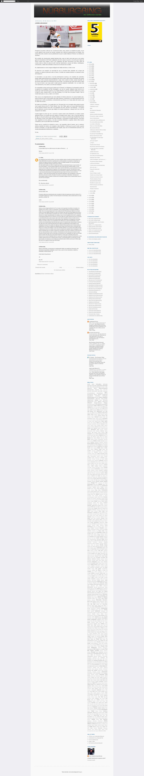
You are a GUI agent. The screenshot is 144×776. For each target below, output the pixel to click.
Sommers (93, 681)
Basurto (101, 429)
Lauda (99, 568)
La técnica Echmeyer (94, 163)
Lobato (99, 574)
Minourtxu (89, 605)
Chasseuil (105, 460)
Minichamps (105, 604)
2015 (90, 197)
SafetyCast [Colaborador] (94, 278)
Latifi (96, 568)
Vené (88, 709)
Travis (106, 699)
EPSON (99, 497)
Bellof (99, 432)
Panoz (94, 629)
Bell (92, 432)
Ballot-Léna (105, 426)
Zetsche (100, 730)
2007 (90, 213)
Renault (93, 652)
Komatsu (105, 561)
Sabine (103, 664)
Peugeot (105, 634)
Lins (106, 573)
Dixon (88, 485)
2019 (90, 77)
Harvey (106, 535)
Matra (93, 592)
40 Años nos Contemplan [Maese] (96, 736)
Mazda (93, 594)
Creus (97, 471)
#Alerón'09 (89, 388)
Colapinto (105, 464)
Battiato (105, 429)
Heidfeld (97, 537)
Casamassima (93, 456)
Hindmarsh (95, 542)
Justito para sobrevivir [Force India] (98, 129)
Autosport (103, 423)
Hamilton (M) (90, 533)
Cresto (94, 471)
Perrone (105, 633)
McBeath (100, 594)
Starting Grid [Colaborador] (95, 298)
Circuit (103, 463)
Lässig (93, 568)
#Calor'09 (97, 389)
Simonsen (94, 678)
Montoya (93, 609)
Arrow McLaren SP (100, 419)
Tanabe (102, 691)
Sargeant (89, 670)
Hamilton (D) (104, 532)
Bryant (92, 446)
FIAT (94, 506)
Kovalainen (93, 563)
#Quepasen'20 (90, 401)
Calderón (96, 449)
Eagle (96, 490)
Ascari (96, 421)
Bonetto (92, 439)
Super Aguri (99, 687)
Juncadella (98, 557)
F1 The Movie (101, 499)
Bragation (97, 442)
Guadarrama (93, 529)
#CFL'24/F (105, 389)
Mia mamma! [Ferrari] (95, 127)
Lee (93, 571)
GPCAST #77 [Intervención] (95, 303)
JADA (96, 553)
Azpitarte (99, 425)
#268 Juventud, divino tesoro (95, 226)
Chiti (95, 463)
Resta (97, 652)
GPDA (106, 525)
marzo (91, 101)
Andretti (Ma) (104, 415)
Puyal (106, 644)
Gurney (105, 529)
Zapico (99, 729)
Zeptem (97, 730)
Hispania (105, 542)
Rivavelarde (98, 654)
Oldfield (98, 625)
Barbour (99, 428)
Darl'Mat (99, 474)
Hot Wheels (93, 546)
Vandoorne (94, 706)
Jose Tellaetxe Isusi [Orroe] (95, 756)
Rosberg (96, 660)
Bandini (88, 428)
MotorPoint (97, 611)
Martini (91, 589)
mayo (91, 97)
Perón (99, 633)
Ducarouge (102, 488)
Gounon (93, 525)
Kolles (102, 561)
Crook (100, 471)
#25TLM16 (94, 385)
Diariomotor (90, 484)
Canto (93, 453)
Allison (93, 412)
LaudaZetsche (104, 568)
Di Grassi (105, 482)
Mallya (106, 582)
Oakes (106, 623)
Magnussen (100, 581)
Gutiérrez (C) (95, 530)
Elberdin (105, 492)
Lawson (93, 570)
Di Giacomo (100, 482)
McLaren (105, 594)
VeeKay (103, 708)
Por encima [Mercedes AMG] (96, 122)
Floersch (98, 509)
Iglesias (105, 549)
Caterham (102, 457)
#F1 (41, 138)
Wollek (98, 726)
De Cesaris (93, 477)
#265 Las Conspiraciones (94, 231)
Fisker (92, 508)
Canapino (96, 452)
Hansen (105, 533)
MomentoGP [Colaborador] (95, 275)
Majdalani (95, 582)
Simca (88, 678)
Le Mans (98, 570)
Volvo (104, 715)
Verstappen (104, 709)
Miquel (93, 605)
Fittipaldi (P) (100, 508)
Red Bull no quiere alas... (95, 182)
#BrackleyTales (90, 389)
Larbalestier (92, 567)
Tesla (92, 695)
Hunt (106, 547)
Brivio (88, 445)
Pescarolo (89, 634)
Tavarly (102, 692)
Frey (103, 514)
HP (104, 546)
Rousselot (97, 663)
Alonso (43, 138)
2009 (90, 209)
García (102, 516)
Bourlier (105, 440)
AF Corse (100, 408)
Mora (100, 609)
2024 (90, 68)
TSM (106, 701)
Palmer (96, 627)
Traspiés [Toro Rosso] (95, 144)
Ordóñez (89, 626)
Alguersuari (99, 411)
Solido (106, 680)
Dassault (102, 474)
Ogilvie (92, 625)
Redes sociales (94, 650)
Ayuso (88, 425)
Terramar (105, 694)
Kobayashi (94, 561)
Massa (105, 591)
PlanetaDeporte (90, 640)
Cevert (106, 459)
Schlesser (94, 671)
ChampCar (89, 460)
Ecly (40, 157)
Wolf (88, 726)
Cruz (103, 471)
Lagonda (93, 565)
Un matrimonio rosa (94, 153)
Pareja (97, 629)
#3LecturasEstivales (96, 386)
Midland (102, 602)
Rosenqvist (99, 661)
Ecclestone (104, 490)
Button (98, 447)
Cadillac (105, 447)
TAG (88, 691)
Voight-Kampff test (98, 715)
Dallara (91, 474)
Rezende (105, 652)
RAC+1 (95, 646)
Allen (106, 411)
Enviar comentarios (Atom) (48, 273)
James (88, 554)
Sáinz (101, 666)
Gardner (105, 516)
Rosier (103, 661)
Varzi (88, 708)
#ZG (106, 405)
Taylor (106, 692)
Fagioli (106, 499)
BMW (88, 439)
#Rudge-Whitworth (98, 402)
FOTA (103, 512)
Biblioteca (94, 436)
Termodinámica (96, 694)
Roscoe (105, 660)
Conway (105, 467)
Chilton (99, 461)
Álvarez (95, 414)
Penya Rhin (99, 632)
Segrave (96, 674)
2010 (90, 207)
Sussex (100, 688)
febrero (92, 191)
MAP (103, 584)
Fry (105, 514)
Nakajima (103, 615)
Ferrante (105, 504)
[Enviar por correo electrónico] (60, 136)
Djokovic (92, 485)
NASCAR (97, 616)
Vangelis (99, 706)
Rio (94, 654)
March (101, 585)
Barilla (102, 428)
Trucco (97, 701)
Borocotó (105, 439)
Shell (95, 677)
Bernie (92, 435)
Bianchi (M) (89, 436)
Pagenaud (89, 627)
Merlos (94, 601)
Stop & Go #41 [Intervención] (95, 300)
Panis (92, 629)
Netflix (96, 618)
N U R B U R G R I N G (94, 332)
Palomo (99, 627)
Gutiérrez (89, 530)
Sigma (101, 677)
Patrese (89, 630)
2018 (90, 79)
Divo (106, 484)
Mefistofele (89, 598)
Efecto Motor (89, 492)
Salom (101, 667)
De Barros (103, 475)
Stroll (106, 685)
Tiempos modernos (94, 188)
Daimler (102, 472)
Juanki (91, 557)
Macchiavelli (94, 580)
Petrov (102, 634)
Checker (89, 461)
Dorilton (102, 487)
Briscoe (101, 443)
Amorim (95, 415)
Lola (102, 574)
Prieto (88, 644)
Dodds (95, 485)
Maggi (93, 581)
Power (88, 643)
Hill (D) (96, 540)
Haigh (106, 530)
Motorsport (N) (104, 611)
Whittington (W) (101, 722)
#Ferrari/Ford (90, 394)
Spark (88, 682)
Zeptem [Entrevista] (93, 309)
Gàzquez (102, 518)
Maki (98, 582)
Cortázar (102, 468)
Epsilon (95, 497)
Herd (88, 539)
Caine (88, 449)
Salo (98, 667)
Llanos (88, 574)
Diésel (94, 484)
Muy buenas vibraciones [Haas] (97, 146)
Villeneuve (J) (95, 712)
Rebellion (103, 649)
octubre (92, 87)
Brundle (88, 446)
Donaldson (89, 487)
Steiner (89, 684)
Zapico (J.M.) (104, 729)
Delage (106, 479)
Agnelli (106, 408)
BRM (91, 445)
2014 (90, 199)
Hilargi (92, 540)
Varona (106, 706)
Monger (88, 608)
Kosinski (89, 563)
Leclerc (89, 571)
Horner (105, 545)
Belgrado (89, 432)
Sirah (101, 678)
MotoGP (92, 611)
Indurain (92, 550)
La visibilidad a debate (95, 131)
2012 (90, 203)
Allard (104, 411)
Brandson (101, 442)
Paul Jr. (102, 630)
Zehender (93, 730)
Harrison (95, 535)
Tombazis (97, 698)
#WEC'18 (99, 405)
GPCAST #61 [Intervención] (95, 305)
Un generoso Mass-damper (96, 161)
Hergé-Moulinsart (93, 539)
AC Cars (95, 407)
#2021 (93, 384)
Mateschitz (89, 592)
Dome (101, 485)
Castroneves (97, 457)
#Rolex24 (89, 403)
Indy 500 (100, 550)
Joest (88, 556)
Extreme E (89, 499)
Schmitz (98, 671)
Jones (100, 556)
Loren (106, 575)
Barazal (95, 428)
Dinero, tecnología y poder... (95, 239)
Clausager (92, 464)
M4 (105, 578)
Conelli (93, 467)
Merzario (98, 601)
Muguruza (95, 612)
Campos (105, 450)
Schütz (88, 674)
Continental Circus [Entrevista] (95, 315)
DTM (98, 488)
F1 (92, 499)
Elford (92, 494)
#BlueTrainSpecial (103, 388)
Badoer (106, 425)
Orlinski (95, 626)
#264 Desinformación (93, 233)
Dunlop (88, 490)
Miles (88, 604)
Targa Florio (90, 692)
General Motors (99, 519)
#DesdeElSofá (100, 393)
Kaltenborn (94, 558)
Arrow (88, 419)
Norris (88, 622)
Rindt (92, 654)
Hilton (106, 540)
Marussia (102, 589)
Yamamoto (100, 728)
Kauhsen (94, 560)
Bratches (105, 442)
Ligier (104, 573)
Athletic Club (89, 422)
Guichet (97, 529)
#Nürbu (96, 400)
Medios (51, 138)
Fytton (97, 515)
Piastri (102, 636)
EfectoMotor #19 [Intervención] (95, 286)
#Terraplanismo (98, 404)
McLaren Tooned (96, 595)
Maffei (106, 580)
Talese (96, 691)
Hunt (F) (89, 549)
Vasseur (96, 708)
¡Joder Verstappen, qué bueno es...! (98, 159)
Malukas (92, 584)
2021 (90, 74)
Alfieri (95, 411)
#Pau (101, 400)
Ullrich (106, 702)
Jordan (106, 556)
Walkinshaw (89, 718)
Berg (103, 433)
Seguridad (101, 674)
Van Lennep (105, 705)
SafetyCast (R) (97, 666)
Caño (95, 453)
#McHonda (98, 398)
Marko (98, 588)
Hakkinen (93, 532)
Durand (92, 490)
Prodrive (94, 644)
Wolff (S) (94, 726)
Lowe (102, 577)
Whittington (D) (95, 722)
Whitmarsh (89, 722)
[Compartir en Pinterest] (66, 136)
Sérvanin (102, 675)
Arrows (106, 419)
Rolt (103, 659)
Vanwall (102, 706)
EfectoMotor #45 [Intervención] (95, 285)
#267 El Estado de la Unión (95, 228)
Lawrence (89, 570)
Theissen (105, 695)
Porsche (99, 642)
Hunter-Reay (93, 549)
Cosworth (101, 470)
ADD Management (91, 408)
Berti (95, 435)
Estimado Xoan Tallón (95, 157)
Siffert (98, 677)
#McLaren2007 (104, 398)
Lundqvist (98, 578)
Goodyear (101, 523)
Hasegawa (91, 536)
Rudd (91, 664)
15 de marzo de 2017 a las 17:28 (46, 153)
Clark (88, 464)
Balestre (96, 426)
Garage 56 (94, 516)
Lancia (106, 565)
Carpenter (95, 454)
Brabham (92, 442)
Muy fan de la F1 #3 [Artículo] (95, 280)
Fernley (101, 504)
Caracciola (102, 453)
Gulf (103, 529)
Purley (103, 644)
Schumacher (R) (99, 673)
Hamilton (99, 532)
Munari (101, 612)
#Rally (95, 401)
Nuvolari (95, 623)
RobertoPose (90, 656)
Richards (100, 653)
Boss (92, 440)
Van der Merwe (93, 705)
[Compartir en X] (63, 136)
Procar (91, 644)
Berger (106, 433)
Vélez (106, 708)
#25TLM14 (105, 384)
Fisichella (89, 508)
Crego (91, 471)
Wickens (105, 722)
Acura (106, 407)
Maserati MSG (95, 591)
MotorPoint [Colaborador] (94, 276)
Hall (96, 532)
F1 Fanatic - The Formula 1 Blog (96, 357)
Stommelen (105, 684)
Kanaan (98, 558)
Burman (95, 447)
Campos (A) (90, 452)
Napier (106, 615)
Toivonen (89, 698)
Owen (104, 626)
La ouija (92, 171)
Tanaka (106, 691)
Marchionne (90, 587)
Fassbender (89, 502)
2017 (90, 81)
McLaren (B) (90, 595)
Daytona (93, 475)
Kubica (92, 564)
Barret (88, 429)
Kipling (103, 560)
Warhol (97, 718)
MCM (106, 595)
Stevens (95, 684)
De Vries (96, 479)
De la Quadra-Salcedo (95, 478)
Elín (94, 494)
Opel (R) (105, 625)
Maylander (89, 594)
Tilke (99, 696)
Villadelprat (105, 711)
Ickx (98, 549)
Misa (102, 605)
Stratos (96, 685)
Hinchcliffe (89, 542)
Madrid (98, 580)
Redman (105, 650)
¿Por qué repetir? (94, 140)
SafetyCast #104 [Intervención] (95, 295)
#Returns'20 (104, 401)
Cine (97, 463)
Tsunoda (93, 702)
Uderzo (103, 702)
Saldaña (94, 667)
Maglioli (95, 581)
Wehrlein (105, 719)
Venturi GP (96, 709)
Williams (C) (95, 723)
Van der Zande (99, 705)
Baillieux (93, 426)
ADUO (96, 408)
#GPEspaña (104, 395)
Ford (106, 511)
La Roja (105, 564)
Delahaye (89, 481)
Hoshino (89, 546)
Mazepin (97, 594)
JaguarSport (103, 553)
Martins (98, 589)
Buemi (106, 446)
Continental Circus (93, 321)
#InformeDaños (90, 398)
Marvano (105, 589)
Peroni (102, 633)
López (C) (97, 575)
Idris (100, 549)
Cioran (100, 463)
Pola (106, 640)
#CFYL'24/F (100, 391)
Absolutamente (93, 186)
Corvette (105, 468)
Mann (95, 584)
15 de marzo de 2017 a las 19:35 (46, 242)
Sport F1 (94, 683)
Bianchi (101, 435)
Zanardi (96, 729)
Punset (100, 644)
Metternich (102, 601)
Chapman (101, 460)
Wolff (91, 726)
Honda (101, 545)
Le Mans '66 (104, 570)
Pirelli (97, 639)
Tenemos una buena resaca (96, 177)
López (93, 575)
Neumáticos (104, 618)
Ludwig (88, 578)
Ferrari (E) (94, 505)
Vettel (92, 711)
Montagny (98, 608)
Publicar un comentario (42, 264)
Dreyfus (89, 488)
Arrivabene (104, 418)
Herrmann (99, 539)
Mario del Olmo (94, 588)
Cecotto (93, 459)
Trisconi (93, 701)
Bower (88, 442)
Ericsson (105, 497)
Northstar (93, 622)
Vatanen (99, 708)
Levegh (88, 573)
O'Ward (102, 623)
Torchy (103, 698)
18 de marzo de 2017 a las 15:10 (46, 261)
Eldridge (89, 494)
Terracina (102, 694)
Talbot (93, 691)
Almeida (96, 412)
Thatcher (95, 695)
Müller (99, 612)
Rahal (88, 647)
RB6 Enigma (96, 649)
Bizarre (98, 437)
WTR (88, 728)
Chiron (92, 463)
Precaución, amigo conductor (96, 116)
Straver (100, 685)
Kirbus (106, 560)
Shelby (92, 677)
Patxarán (93, 630)
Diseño (100, 484)
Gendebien (89, 519)
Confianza (92, 112)
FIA (92, 507)
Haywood (105, 536)
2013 (90, 201)
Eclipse (88, 491)
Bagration (89, 426)
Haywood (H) (90, 537)
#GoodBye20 (90, 395)
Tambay (99, 691)
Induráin (96, 550)
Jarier (96, 554)
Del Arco (102, 479)
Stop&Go (89, 685)
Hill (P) (103, 540)
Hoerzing (101, 543)
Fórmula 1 (90, 512)
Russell (97, 664)
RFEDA (88, 653)
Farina (102, 501)
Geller (106, 518)
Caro (88, 454)
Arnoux (100, 418)
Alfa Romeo (90, 411)
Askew (99, 421)
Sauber (95, 670)
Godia (106, 522)
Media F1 (47, 138)
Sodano (98, 680)
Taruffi (95, 692)
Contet (101, 467)
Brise (104, 443)
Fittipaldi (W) (105, 508)
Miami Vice (89, 602)
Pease (106, 630)
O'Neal (99, 623)
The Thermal (100, 695)
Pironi (101, 639)
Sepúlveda (98, 675)
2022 (90, 72)
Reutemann (101, 652)
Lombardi (105, 574)
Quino (92, 646)
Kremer (88, 564)
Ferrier (102, 505)
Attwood (94, 422)
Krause (103, 563)
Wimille (96, 725)
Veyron (96, 711)
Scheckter (89, 671)
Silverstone (105, 677)
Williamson (89, 725)
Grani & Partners (97, 526)
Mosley (105, 609)
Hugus (95, 547)
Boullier (98, 440)
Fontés (92, 511)
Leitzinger (100, 571)
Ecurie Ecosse (94, 491)
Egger (94, 492)
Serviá (106, 675)
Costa (88, 470)
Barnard (105, 428)
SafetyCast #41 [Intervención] (95, 297)
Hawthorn (102, 536)
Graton (103, 526)
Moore (97, 609)
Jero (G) (105, 554)
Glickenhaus (102, 522)
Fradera (90, 514)
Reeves (88, 652)
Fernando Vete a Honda (94, 314)
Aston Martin (104, 421)
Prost (98, 644)
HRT (106, 546)
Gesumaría (105, 519)
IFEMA (102, 549)
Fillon (99, 506)
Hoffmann (105, 543)
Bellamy (95, 432)
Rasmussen (105, 647)
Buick (92, 447)
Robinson (95, 656)
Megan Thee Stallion (96, 598)
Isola (104, 551)
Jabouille (93, 553)
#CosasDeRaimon (91, 393)
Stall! (91, 108)
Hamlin (95, 533)
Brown (100, 445)
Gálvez (106, 515)
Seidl (106, 674)
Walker (106, 716)
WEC (101, 719)
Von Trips (95, 716)
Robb (106, 654)
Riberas (92, 653)
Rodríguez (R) (90, 659)
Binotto (89, 438)
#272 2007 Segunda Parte (95, 218)
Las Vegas (105, 567)
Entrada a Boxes (103, 495)
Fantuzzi (99, 501)
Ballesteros (100, 426)
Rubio (88, 664)
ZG (102, 730)
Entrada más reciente (40, 267)
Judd (94, 557)
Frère (101, 514)
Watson (105, 718)
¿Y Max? (92, 142)
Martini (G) (95, 589)
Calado (92, 449)
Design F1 (94, 482)
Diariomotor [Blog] (93, 292)
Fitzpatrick (89, 509)
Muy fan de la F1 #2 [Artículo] (95, 288)
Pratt (103, 643)
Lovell (99, 577)
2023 (90, 70)
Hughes (91, 547)
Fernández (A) (96, 504)
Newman (99, 619)
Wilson (93, 725)
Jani (91, 554)
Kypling (102, 564)
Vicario (100, 711)
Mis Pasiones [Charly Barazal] (96, 342)
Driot (92, 488)
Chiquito (89, 463)
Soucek (96, 681)
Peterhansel (94, 634)
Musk (102, 613)
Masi (100, 591)
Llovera (91, 574)
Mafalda (102, 580)
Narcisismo (89, 616)
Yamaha (95, 728)
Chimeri (102, 461)
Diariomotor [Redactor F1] (94, 290)
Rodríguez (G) (96, 657)
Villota (103, 712)
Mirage (96, 605)
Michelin (94, 602)
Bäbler (102, 425)
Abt (92, 407)
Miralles (99, 605)
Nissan (99, 620)
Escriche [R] (95, 498)
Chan (93, 460)
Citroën (106, 463)
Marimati (89, 588)
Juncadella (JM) (104, 557)
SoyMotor (105, 681)
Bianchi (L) (105, 435)
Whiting (105, 721)
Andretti (99, 415)
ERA (102, 497)
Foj (106, 509)
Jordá (103, 556)
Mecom (96, 597)
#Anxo (95, 388)
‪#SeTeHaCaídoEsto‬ (91, 404)
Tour (95, 699)
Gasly (88, 518)
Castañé (105, 456)
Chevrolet (93, 461)
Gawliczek (98, 518)
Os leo (101, 626)
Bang (92, 428)
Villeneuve (89, 712)
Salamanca (89, 667)
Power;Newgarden (94, 643)
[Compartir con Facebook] (65, 136)
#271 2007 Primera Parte (94, 220)
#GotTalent (97, 395)
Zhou (105, 730)
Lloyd (95, 574)
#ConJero (105, 391)
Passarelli (105, 629)
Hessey (88, 540)
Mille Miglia (93, 604)
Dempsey (93, 481)
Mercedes (99, 600)
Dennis (97, 481)
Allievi (88, 412)
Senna (88, 675)
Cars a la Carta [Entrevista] (95, 250)
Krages (100, 563)
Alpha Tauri (105, 412)
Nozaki (97, 622)
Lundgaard (93, 578)
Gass (95, 518)
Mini (101, 604)
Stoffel (101, 684)
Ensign (96, 495)
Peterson (99, 634)
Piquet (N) (93, 639)
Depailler (101, 481)
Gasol (92, 518)
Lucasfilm (105, 577)
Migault (106, 602)
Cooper (88, 468)
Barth (98, 429)
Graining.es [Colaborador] (94, 273)
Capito (98, 453)
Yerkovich (89, 729)
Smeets (94, 680)
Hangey (98, 533)
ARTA (93, 421)
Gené (94, 519)
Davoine (89, 475)
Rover (100, 663)
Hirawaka (100, 542)
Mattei (96, 592)
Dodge (98, 485)
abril (91, 99)
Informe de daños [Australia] (96, 114)
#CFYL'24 (89, 391)
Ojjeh (95, 625)
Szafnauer (99, 690)
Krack (97, 563)
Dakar (106, 473)
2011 (90, 205)
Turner (97, 702)
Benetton (93, 433)
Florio (105, 509)
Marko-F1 (102, 588)
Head (94, 537)
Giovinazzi (96, 522)
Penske (88, 632)
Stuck (88, 687)
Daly (94, 474)
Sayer (102, 670)
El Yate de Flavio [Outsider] (95, 281)
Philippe (88, 636)
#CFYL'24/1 (94, 391)
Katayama (89, 560)
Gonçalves (89, 523)
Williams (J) (100, 723)
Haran (92, 535)
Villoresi (100, 712)
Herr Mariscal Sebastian (95, 110)
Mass (103, 591)
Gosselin (89, 525)
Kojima (99, 561)
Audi (97, 422)
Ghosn (96, 520)
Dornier (106, 487)
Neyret (103, 619)
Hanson (88, 535)
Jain (106, 553)
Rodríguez (89, 657)
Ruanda (105, 663)
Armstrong (89, 418)
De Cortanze (98, 477)
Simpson (98, 678)
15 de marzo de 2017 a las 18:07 (46, 185)
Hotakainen (101, 546)
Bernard (88, 435)
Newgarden (94, 619)
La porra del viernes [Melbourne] (97, 120)
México (106, 601)
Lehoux (95, 571)
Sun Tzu (92, 687)
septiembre (92, 89)
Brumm (105, 445)
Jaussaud (99, 554)
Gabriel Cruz (101, 515)
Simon (91, 678)
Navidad (105, 616)
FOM (88, 511)
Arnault (97, 418)
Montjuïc (89, 609)
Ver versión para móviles (59, 270)
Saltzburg (105, 667)
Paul (96, 630)
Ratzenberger (90, 649)
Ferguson (105, 502)
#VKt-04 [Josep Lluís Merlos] (96, 184)
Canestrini (89, 453)
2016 (90, 195)
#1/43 (88, 384)
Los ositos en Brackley (95, 124)
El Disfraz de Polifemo (99, 492)
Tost (92, 699)
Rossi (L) (89, 663)
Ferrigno (105, 505)
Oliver (102, 625)
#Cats (101, 389)
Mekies (105, 598)
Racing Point (104, 646)
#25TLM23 (104, 385)
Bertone (97, 435)
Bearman (102, 430)
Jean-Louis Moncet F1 (94, 368)
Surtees (96, 688)
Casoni (101, 456)
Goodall (97, 523)
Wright (104, 726)
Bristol (106, 443)
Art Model (89, 421)
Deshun (88, 482)
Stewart (98, 684)
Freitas (98, 514)
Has (88, 536)
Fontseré (96, 511)
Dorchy (98, 487)
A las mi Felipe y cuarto (95, 173)
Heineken (102, 537)
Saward (99, 670)
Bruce (103, 445)
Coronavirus (97, 468)
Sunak (95, 687)
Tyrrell (100, 702)
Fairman (88, 501)
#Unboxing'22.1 (90, 405)
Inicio (61, 267)
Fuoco (94, 515)
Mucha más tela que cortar (96, 135)
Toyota (98, 699)
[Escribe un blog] (61, 136)
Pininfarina (100, 637)
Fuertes (90, 515)
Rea (100, 649)
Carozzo (91, 454)
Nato (103, 616)
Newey (89, 619)
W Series (102, 716)
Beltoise (103, 432)
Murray (93, 613)
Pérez (103, 632)
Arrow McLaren (93, 419)
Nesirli (93, 618)
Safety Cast (91, 666)
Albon (98, 410)
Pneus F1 (103, 640)
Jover (88, 557)
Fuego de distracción (94, 169)
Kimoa (100, 560)
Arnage (93, 418)
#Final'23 (99, 394)
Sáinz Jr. (105, 666)
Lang (88, 567)
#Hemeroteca (91, 397)
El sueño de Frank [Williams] (96, 133)
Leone (106, 571)
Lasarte (88, 568)
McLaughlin (102, 595)
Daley (88, 474)
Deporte (105, 481)
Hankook (102, 533)
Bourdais (102, 440)
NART (93, 616)
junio (91, 95)
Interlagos (105, 550)
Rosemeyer (89, 661)
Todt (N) (105, 696)
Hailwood (89, 532)
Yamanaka (105, 728)
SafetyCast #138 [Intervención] (95, 293)
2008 (90, 211)
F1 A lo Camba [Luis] (93, 739)
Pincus (96, 637)
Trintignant (89, 701)
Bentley (100, 433)
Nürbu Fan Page (103, 622)
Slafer (92, 680)
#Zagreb (103, 405)
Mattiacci (99, 592)
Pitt (106, 639)
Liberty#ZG (97, 573)
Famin (92, 501)
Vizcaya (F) (89, 715)
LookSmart (89, 575)
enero (91, 193)
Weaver (88, 719)
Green (106, 526)
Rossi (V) (93, 663)
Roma (106, 659)
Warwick (100, 718)
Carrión (102, 454)
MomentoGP (98, 607)
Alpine (88, 414)
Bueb (103, 446)
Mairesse (90, 582)
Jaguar (99, 553)
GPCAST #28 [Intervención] (95, 307)
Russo (100, 664)
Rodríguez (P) (104, 657)
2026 (90, 64)
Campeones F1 (99, 450)
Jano (93, 554)
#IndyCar (105, 397)
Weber (97, 719)
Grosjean (102, 528)
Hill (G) (99, 540)
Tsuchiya (89, 702)
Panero (88, 629)
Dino (97, 484)
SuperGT (89, 688)
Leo (103, 571)
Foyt (88, 514)
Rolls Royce (99, 659)
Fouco (106, 512)
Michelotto (98, 602)
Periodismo (95, 633)
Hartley (98, 535)
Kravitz (106, 563)
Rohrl (95, 659)
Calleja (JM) (104, 449)
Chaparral (96, 460)
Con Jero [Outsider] (93, 259)
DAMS (96, 474)
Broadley (93, 445)
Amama (105, 414)
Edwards (105, 491)
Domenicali (104, 485)
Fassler (94, 502)
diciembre (92, 83)
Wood (101, 726)
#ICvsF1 (97, 397)
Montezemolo (104, 608)
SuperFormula (104, 687)
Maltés (88, 584)
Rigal (103, 653)
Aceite (99, 407)
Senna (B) (93, 675)
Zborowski (89, 730)
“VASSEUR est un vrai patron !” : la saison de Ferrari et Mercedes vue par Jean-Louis (97, 371)
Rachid (99, 646)
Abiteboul (89, 407)
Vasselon (91, 708)
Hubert (88, 547)
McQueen (89, 597)
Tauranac (98, 692)
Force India (101, 511)
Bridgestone (97, 443)
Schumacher (104, 671)
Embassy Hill (102, 494)
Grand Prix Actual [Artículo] (95, 310)
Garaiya (98, 516)
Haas (99, 530)
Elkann (97, 494)
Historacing (89, 543)
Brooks (97, 445)
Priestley (105, 643)
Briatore (92, 443)
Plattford (95, 640)
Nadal (99, 615)
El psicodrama (93, 102)
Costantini (92, 470)
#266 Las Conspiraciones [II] (95, 230)
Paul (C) (99, 630)
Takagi (90, 691)
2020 (90, 75)
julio (91, 93)
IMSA (88, 550)
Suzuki (106, 688)
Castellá (89, 457)
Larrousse (97, 567)
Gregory (92, 527)
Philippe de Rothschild (96, 636)
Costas (96, 470)
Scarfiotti (105, 670)
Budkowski (100, 446)
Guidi (101, 529)
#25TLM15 (89, 385)
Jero (102, 554)
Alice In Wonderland (94, 118)
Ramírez (100, 647)
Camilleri (89, 450)
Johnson (96, 556)
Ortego (98, 626)
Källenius (89, 558)
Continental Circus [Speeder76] (96, 738)
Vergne (99, 709)
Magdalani (89, 581)
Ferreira (99, 505)
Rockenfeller (105, 656)
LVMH (101, 578)
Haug (98, 536)
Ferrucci (89, 506)
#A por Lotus (104, 386)
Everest (103, 498)
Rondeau (89, 660)
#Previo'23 (105, 400)
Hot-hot (97, 546)
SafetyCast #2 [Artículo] (94, 302)
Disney (104, 484)
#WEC (95, 405)
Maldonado (102, 582)
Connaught (97, 467)
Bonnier (96, 439)
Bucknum (95, 446)
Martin (88, 589)
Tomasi (93, 698)
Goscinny (105, 523)
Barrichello (93, 429)
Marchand (105, 585)
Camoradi (93, 450)
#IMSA (100, 397)
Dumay (106, 488)
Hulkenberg (99, 547)
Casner (98, 456)
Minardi (97, 604)
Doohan (94, 487)
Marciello (95, 587)
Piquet (88, 639)
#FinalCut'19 (104, 394)
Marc (97, 585)
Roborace (100, 656)
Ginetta (91, 522)
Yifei (93, 729)
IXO (90, 553)
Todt (102, 697)
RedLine (101, 650)
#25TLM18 (99, 385)
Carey (106, 453)
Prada (100, 643)
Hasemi (95, 536)
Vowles (98, 716)
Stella (92, 684)
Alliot (91, 412)
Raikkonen (94, 647)
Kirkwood (89, 561)
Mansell (100, 584)
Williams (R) (105, 723)
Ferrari (89, 505)
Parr (102, 629)
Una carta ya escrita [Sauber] (96, 155)
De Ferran (104, 477)
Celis (103, 459)
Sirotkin (104, 678)
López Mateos (102, 575)
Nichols (106, 619)
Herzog (106, 539)
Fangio (95, 501)
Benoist (97, 433)
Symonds (94, 689)
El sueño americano (93, 333)
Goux (97, 525)
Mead (93, 597)
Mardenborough (101, 587)
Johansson (92, 556)
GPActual (102, 525)
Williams (89, 723)
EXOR (106, 498)
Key (97, 560)
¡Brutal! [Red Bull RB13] (95, 180)
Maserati (89, 591)
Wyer (91, 728)
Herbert (105, 537)
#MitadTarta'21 (90, 400)
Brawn (88, 443)
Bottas (95, 440)
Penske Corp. (94, 632)
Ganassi (89, 516)
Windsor (99, 725)
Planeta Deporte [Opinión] (94, 283)
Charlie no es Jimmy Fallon (96, 175)
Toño (101, 698)
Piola (104, 637)
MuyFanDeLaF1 (90, 615)
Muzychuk (96, 615)
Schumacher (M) (91, 673)
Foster (100, 512)
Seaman (92, 674)
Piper (106, 637)
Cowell (88, 471)
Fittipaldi (95, 508)
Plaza (99, 640)
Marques (105, 588)
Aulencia (100, 422)
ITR (88, 553)
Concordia (89, 467)
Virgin (97, 713)
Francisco (94, 514)
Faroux (105, 501)
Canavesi (100, 452)
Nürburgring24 (90, 623)
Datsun (106, 474)
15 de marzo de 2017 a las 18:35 (46, 201)
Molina (93, 606)
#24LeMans (98, 384)
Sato (92, 670)
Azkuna (92, 425)
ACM (101, 407)
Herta (103, 539)
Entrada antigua (80, 267)
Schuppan (105, 673)
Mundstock (105, 612)
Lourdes (96, 577)
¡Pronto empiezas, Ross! (95, 179)
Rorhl (93, 660)
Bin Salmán (105, 436)
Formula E (96, 512)
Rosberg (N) (101, 660)
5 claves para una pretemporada (97, 165)
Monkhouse (93, 608)
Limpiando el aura (94, 106)
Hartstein (102, 535)
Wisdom (102, 725)
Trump (103, 701)
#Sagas (105, 403)
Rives (103, 654)
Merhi (91, 601)
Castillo (92, 457)
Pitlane (104, 639)
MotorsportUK (90, 612)
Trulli (101, 701)
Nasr (100, 616)
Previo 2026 (91, 244)
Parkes (100, 629)
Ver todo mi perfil (91, 760)
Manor (97, 584)
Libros (101, 573)
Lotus (92, 577)
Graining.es (90, 526)
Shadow (89, 677)
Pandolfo (105, 627)
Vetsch (88, 711)
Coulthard (105, 470)
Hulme (103, 547)
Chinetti (105, 461)
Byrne (102, 447)
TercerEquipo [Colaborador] (95, 271)
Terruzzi (88, 695)
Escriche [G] (89, 498)
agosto (91, 91)
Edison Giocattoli (100, 491)
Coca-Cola (101, 464)
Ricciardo (96, 653)
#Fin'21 (95, 394)
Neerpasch (89, 618)
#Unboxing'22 (104, 404)
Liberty (92, 573)
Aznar (95, 425)
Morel (102, 609)
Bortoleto (89, 440)
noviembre (92, 85)
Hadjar (103, 530)
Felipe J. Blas (92, 741)
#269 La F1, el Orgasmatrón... (95, 225)
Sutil (103, 688)
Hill (94, 540)
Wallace (93, 718)
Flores (102, 509)
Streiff (103, 685)
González (94, 523)
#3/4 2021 (89, 386)
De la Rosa (103, 478)
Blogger (80, 772)
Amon (92, 415)
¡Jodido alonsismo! (94, 151)
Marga (106, 587)
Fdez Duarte (99, 502)
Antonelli (96, 417)
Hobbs (93, 543)
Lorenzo (89, 577)
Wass (103, 718)
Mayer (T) (105, 592)
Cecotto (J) (98, 459)
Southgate (101, 681)
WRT (106, 726)
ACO (103, 407)
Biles (101, 436)
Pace (106, 626)
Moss (88, 611)
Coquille (92, 468)
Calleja (100, 449)
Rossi (106, 661)
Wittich (106, 725)
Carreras (98, 454)
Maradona (93, 585)
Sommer (89, 681)
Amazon (89, 415)
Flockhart (94, 509)
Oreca (92, 626)
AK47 (91, 409)
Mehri (103, 598)
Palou (102, 627)
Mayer (102, 592)
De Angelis (98, 475)
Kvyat (95, 564)
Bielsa (98, 436)
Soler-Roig (102, 680)
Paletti (93, 627)
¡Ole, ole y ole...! (93, 167)
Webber (93, 719)
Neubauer (100, 618)
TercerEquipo (90, 694)
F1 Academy (95, 499)
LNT (97, 574)
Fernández (89, 504)
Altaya (92, 414)
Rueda (93, 664)
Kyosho (98, 564)
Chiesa (96, 461)
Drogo (95, 488)
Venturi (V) (92, 709)
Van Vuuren (89, 706)
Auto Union (105, 422)
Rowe (103, 663)
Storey (93, 685)
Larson (101, 567)
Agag (103, 408)
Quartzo (88, 646)
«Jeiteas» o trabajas (94, 104)
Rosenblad (95, 661)
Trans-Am (102, 699)
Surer (93, 688)
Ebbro (99, 490)
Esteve (99, 498)
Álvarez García (101, 414)
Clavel (96, 464)
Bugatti (88, 447)
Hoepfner (97, 543)
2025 (90, 66)
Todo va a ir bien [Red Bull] (96, 126)
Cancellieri (105, 452)
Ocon (88, 625)
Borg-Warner (100, 439)
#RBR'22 (99, 401)
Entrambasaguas (90, 497)
